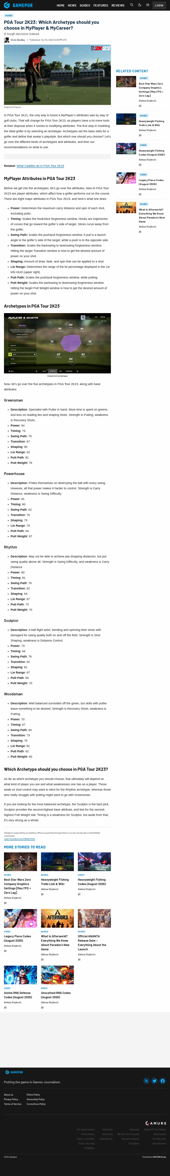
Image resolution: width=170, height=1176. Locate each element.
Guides (85, 5)
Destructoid (160, 1134)
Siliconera (107, 1134)
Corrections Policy (36, 1104)
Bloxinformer (159, 1143)
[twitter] (154, 1080)
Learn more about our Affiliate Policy (19, 839)
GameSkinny (106, 1138)
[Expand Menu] (147, 4)
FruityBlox (133, 1143)
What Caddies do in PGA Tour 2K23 (40, 166)
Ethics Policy (33, 1094)
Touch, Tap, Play (86, 1143)
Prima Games (88, 1134)
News (72, 5)
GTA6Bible (89, 1148)
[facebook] (162, 1080)
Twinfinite (107, 1129)
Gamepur (134, 1129)
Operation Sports (130, 1138)
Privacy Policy (11, 1099)
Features (100, 5)
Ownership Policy (36, 1099)
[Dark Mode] (139, 4)
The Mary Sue (159, 1138)
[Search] (131, 4)
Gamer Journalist (86, 1138)
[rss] (146, 1080)
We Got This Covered (128, 1134)
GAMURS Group (159, 1157)
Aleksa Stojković (13, 897)
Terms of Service (12, 1104)
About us (8, 1094)
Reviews (118, 5)
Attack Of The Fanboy (155, 1129)
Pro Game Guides (86, 1129)
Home (61, 5)
